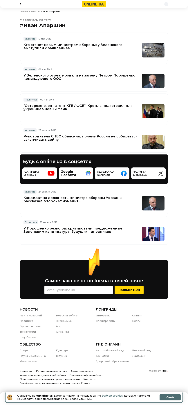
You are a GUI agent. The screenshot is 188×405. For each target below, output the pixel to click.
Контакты (89, 379)
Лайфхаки (139, 356)
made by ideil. (158, 371)
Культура (62, 350)
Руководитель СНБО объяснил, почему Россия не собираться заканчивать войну (81, 138)
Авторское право (82, 370)
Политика (31, 99)
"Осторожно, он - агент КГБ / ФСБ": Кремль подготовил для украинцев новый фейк (78, 107)
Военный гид (141, 350)
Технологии (28, 331)
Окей (170, 397)
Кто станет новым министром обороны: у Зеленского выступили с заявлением (73, 46)
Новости (29, 309)
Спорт (24, 350)
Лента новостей (31, 315)
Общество (30, 344)
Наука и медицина (33, 356)
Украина (30, 38)
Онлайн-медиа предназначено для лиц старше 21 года (55, 383)
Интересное (28, 361)
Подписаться (129, 290)
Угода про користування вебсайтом (43, 375)
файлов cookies (112, 395)
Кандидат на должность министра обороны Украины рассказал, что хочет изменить (73, 199)
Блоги (136, 321)
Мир (59, 326)
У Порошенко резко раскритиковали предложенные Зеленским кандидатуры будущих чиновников (73, 230)
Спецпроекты (105, 321)
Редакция (26, 370)
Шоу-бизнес (28, 337)
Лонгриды (106, 309)
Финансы (62, 331)
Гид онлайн (108, 344)
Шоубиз (61, 356)
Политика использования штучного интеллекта (50, 379)
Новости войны (66, 315)
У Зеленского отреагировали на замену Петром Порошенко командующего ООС (79, 77)
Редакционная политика (51, 370)
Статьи (137, 315)
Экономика (64, 321)
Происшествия (30, 326)
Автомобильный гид (110, 350)
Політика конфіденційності (86, 375)
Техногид (102, 356)
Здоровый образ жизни (112, 361)
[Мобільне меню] (166, 4)
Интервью (103, 315)
